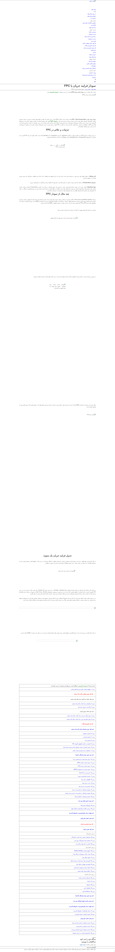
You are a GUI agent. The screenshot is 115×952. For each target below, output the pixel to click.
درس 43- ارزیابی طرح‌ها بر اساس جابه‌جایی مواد (83, 923)
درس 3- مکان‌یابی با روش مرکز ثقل (86, 707)
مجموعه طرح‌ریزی (54, 92)
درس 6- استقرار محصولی (89, 733)
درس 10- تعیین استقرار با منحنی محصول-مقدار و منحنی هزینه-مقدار (79, 747)
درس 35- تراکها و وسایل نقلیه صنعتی (86, 871)
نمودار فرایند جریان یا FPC (80, 86)
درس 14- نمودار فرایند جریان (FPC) (86, 766)
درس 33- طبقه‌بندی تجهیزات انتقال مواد (85, 864)
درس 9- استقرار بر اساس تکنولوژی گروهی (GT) (83, 744)
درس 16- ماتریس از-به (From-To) (87, 773)
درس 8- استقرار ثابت (90, 740)
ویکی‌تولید (93, 89)
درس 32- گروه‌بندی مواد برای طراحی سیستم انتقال (83, 861)
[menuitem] (58, 13)
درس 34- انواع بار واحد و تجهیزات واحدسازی (84, 867)
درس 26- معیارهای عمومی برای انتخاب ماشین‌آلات (83, 837)
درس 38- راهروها (91, 884)
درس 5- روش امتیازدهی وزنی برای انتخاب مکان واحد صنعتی (81, 719)
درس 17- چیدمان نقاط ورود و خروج (86, 776)
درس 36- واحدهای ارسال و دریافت (87, 878)
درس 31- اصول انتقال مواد (88, 857)
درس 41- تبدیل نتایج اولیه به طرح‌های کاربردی (84, 911)
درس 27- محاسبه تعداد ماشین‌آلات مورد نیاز (84, 840)
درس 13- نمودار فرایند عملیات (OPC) (86, 762)
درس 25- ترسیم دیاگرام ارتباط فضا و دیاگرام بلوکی (83, 808)
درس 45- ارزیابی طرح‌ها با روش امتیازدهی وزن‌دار (83, 929)
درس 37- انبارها (91, 881)
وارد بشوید (82, 944)
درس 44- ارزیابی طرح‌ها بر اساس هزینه (85, 926)
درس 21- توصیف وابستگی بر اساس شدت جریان (83, 790)
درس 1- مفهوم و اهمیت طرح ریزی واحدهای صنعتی (83, 689)
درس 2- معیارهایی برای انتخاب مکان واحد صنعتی (83, 703)
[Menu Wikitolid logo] (83, 1)
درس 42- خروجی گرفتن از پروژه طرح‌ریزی (85, 914)
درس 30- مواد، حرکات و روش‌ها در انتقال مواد (84, 854)
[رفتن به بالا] (114, 951)
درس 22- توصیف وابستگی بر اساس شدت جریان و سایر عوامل (80, 793)
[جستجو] (95, 79)
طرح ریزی (87, 89)
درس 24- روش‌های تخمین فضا (88, 805)
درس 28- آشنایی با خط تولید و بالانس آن (85, 844)
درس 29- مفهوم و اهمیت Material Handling (84, 850)
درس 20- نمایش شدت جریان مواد (87, 786)
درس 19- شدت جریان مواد (88, 783)
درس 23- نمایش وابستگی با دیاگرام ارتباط (85, 796)
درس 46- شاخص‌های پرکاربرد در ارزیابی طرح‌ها (84, 933)
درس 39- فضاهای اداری (89, 888)
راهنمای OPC (54, 121)
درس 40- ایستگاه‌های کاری (88, 891)
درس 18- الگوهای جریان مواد (88, 779)
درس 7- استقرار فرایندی (89, 737)
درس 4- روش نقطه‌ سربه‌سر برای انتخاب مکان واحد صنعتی (81, 716)
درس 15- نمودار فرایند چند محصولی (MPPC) (84, 769)
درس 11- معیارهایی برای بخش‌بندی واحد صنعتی (84, 750)
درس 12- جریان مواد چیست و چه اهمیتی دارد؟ (84, 759)
